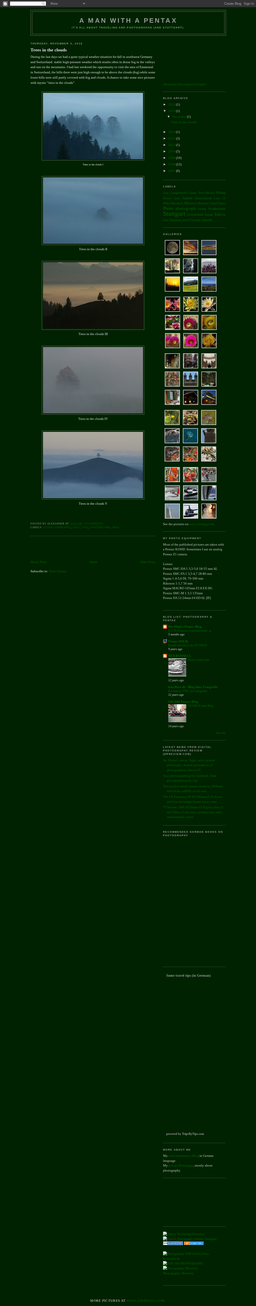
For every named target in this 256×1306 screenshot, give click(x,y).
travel (186, 220)
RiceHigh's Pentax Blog (185, 626)
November (179, 117)
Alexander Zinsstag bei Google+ (185, 84)
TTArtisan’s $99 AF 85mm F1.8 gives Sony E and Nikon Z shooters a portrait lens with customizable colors (193, 812)
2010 (172, 151)
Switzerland (100, 527)
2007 (172, 171)
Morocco (190, 203)
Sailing (202, 209)
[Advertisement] (89, 548)
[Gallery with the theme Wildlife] (190, 462)
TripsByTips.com (193, 1134)
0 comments (94, 523)
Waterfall (207, 220)
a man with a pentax (128, 20)
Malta (166, 203)
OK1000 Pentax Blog (183, 702)
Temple (208, 215)
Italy (177, 198)
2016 (172, 111)
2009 (172, 158)
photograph (186, 208)
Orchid (213, 203)
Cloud (48, 527)
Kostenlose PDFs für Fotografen (187, 691)
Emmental (63, 527)
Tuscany (196, 220)
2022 (172, 104)
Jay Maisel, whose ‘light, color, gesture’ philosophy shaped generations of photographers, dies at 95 (189, 765)
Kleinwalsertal (203, 198)
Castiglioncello (178, 193)
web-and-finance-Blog (183, 1156)
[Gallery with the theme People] (190, 519)
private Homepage (180, 1165)
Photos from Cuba (198, 660)
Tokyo (220, 214)
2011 (172, 145)
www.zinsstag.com (201, 524)
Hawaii (209, 193)
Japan (187, 198)
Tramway (175, 220)
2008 (172, 164)
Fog (85, 527)
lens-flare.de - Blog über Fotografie (193, 687)
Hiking (221, 193)
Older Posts (148, 562)
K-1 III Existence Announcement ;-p (189, 630)
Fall (76, 527)
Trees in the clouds (48, 49)
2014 (172, 132)
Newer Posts (38, 562)
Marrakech (176, 203)
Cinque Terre (196, 193)
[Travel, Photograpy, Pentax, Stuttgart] (190, 1239)
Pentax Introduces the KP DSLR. (188, 645)
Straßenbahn (217, 209)
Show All (221, 732)
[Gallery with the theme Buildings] (190, 406)
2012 (172, 138)
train (165, 220)
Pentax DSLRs (178, 641)
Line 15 (220, 198)
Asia (165, 193)
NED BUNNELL (180, 656)
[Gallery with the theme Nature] (190, 292)
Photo (168, 208)
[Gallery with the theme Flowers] (190, 349)
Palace (222, 203)
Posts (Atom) (57, 571)
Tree (116, 527)
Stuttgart (174, 213)
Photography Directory (178, 1273)
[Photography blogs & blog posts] (194, 1244)
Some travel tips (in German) (188, 975)
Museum (203, 203)
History (167, 198)
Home (94, 562)
